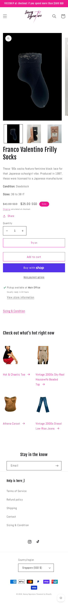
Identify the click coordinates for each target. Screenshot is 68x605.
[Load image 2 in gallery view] (34, 134)
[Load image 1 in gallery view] (13, 134)
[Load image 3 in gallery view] (54, 134)
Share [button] (11, 216)
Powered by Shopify (44, 594)
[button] (5, 16)
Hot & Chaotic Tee (14, 374)
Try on (34, 242)
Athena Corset (11, 423)
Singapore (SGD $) (32, 567)
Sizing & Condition (14, 311)
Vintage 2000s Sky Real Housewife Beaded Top (50, 379)
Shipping (6, 209)
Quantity (7, 223)
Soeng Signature (29, 594)
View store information (20, 297)
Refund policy (15, 499)
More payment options (34, 277)
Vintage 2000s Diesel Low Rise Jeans (49, 426)
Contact (11, 516)
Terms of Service (17, 491)
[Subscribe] (56, 465)
